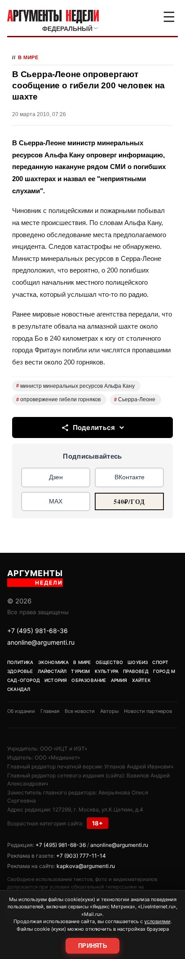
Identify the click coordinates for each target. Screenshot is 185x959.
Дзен (56, 477)
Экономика (53, 662)
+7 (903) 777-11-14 (81, 855)
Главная (49, 711)
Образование (88, 680)
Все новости (80, 711)
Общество (109, 662)
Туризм (80, 671)
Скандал (18, 689)
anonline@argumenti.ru (41, 642)
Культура (107, 671)
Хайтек (141, 680)
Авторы (109, 711)
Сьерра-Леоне (134, 399)
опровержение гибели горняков (58, 399)
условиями (157, 921)
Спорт (160, 662)
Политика (20, 662)
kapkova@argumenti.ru (86, 866)
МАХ (55, 501)
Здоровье (20, 671)
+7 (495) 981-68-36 (37, 630)
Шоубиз (138, 662)
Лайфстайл (52, 671)
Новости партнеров (148, 711)
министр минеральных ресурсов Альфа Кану (75, 386)
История (55, 680)
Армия (119, 680)
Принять (92, 945)
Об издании (21, 711)
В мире (28, 57)
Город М (164, 671)
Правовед (136, 671)
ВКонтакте (130, 477)
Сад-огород (23, 680)
